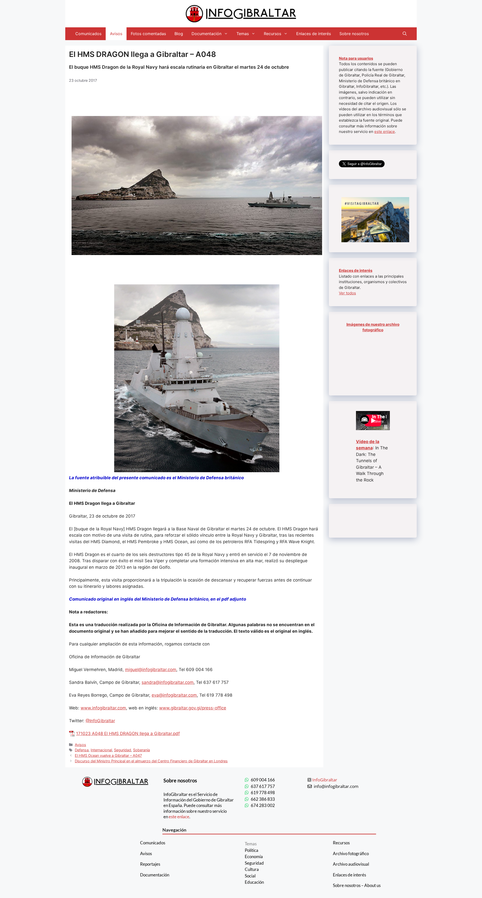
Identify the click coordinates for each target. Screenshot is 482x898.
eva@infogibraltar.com (174, 695)
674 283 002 (263, 805)
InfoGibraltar (324, 780)
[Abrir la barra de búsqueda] (404, 33)
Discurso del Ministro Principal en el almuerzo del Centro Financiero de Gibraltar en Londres (151, 761)
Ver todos (347, 293)
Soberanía (141, 750)
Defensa (82, 750)
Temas (242, 33)
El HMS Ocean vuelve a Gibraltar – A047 (108, 755)
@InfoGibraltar (100, 720)
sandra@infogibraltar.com (168, 682)
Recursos (272, 33)
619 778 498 (263, 792)
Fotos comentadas (148, 33)
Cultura (252, 869)
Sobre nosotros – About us (357, 885)
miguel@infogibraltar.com (150, 669)
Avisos (116, 33)
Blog (178, 33)
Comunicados (88, 33)
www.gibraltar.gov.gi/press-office (192, 707)
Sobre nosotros (354, 33)
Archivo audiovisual (351, 864)
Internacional (101, 750)
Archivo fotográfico (351, 853)
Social (250, 875)
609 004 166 (263, 779)
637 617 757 (263, 786)
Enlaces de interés (313, 33)
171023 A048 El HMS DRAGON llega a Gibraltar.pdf (128, 733)
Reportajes (150, 864)
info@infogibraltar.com (336, 786)
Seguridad (122, 750)
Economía (254, 856)
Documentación (206, 33)
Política (251, 850)
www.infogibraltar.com (103, 707)
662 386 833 (263, 799)
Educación (254, 882)
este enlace (384, 131)
